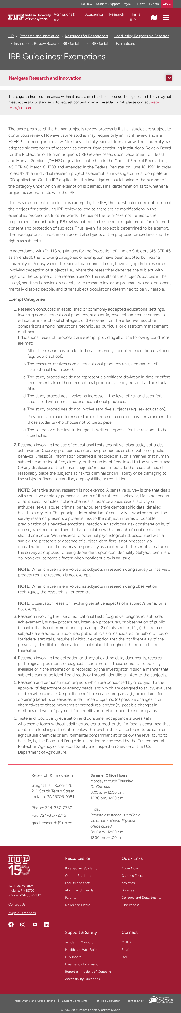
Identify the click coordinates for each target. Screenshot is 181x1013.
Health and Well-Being (81, 950)
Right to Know (135, 1000)
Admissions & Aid (64, 17)
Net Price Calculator (107, 1000)
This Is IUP (135, 17)
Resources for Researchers (86, 36)
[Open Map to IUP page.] (154, 17)
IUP (11, 36)
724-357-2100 (30, 895)
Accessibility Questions (82, 979)
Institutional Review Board (35, 43)
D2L (125, 957)
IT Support (73, 957)
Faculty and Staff (77, 883)
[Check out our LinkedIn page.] (46, 924)
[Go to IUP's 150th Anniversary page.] (19, 865)
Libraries (128, 890)
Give (167, 4)
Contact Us (16, 904)
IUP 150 (86, 4)
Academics (94, 14)
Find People (130, 905)
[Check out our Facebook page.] (11, 924)
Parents (70, 898)
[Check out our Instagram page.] (22, 924)
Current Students (78, 876)
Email (125, 950)
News (141, 4)
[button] (166, 17)
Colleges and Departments (141, 898)
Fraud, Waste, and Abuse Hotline (34, 1000)
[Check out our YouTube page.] (34, 924)
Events (154, 4)
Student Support (108, 4)
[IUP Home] (29, 17)
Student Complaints (74, 1000)
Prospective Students (81, 868)
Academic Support (79, 942)
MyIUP (128, 4)
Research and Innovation (39, 36)
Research (116, 14)
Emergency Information (82, 964)
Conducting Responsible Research (141, 36)
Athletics (128, 883)
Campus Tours (132, 876)
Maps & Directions (22, 913)
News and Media (77, 905)
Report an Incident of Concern (88, 972)
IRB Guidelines (73, 43)
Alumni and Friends (79, 890)
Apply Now (130, 868)
